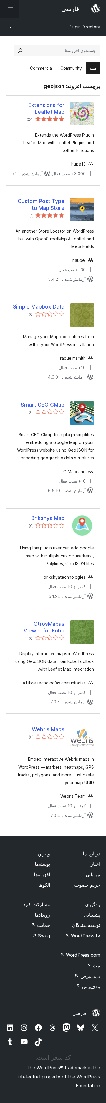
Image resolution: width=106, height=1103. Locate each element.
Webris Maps (48, 729)
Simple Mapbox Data (38, 307)
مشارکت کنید (36, 904)
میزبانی (93, 874)
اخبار (95, 864)
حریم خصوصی (85, 885)
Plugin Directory (84, 26)
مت (93, 966)
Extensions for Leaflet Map (46, 108)
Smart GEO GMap (42, 405)
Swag (41, 936)
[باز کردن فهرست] (9, 9)
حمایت (40, 925)
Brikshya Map (47, 518)
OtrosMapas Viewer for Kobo (44, 627)
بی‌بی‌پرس (87, 976)
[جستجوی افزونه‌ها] (20, 50)
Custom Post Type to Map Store (41, 204)
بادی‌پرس (88, 986)
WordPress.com (80, 955)
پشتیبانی (92, 915)
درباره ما (91, 854)
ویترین (44, 854)
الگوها (44, 885)
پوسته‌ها (42, 864)
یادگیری (92, 904)
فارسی (79, 1013)
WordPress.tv (82, 936)
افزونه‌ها (42, 874)
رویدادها (42, 915)
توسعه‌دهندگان (86, 925)
